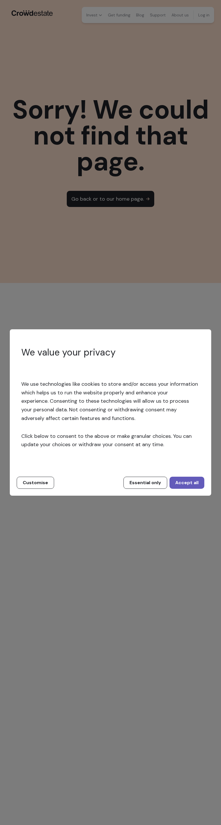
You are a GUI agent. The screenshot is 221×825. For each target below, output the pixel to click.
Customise (35, 483)
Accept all (187, 483)
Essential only (145, 483)
